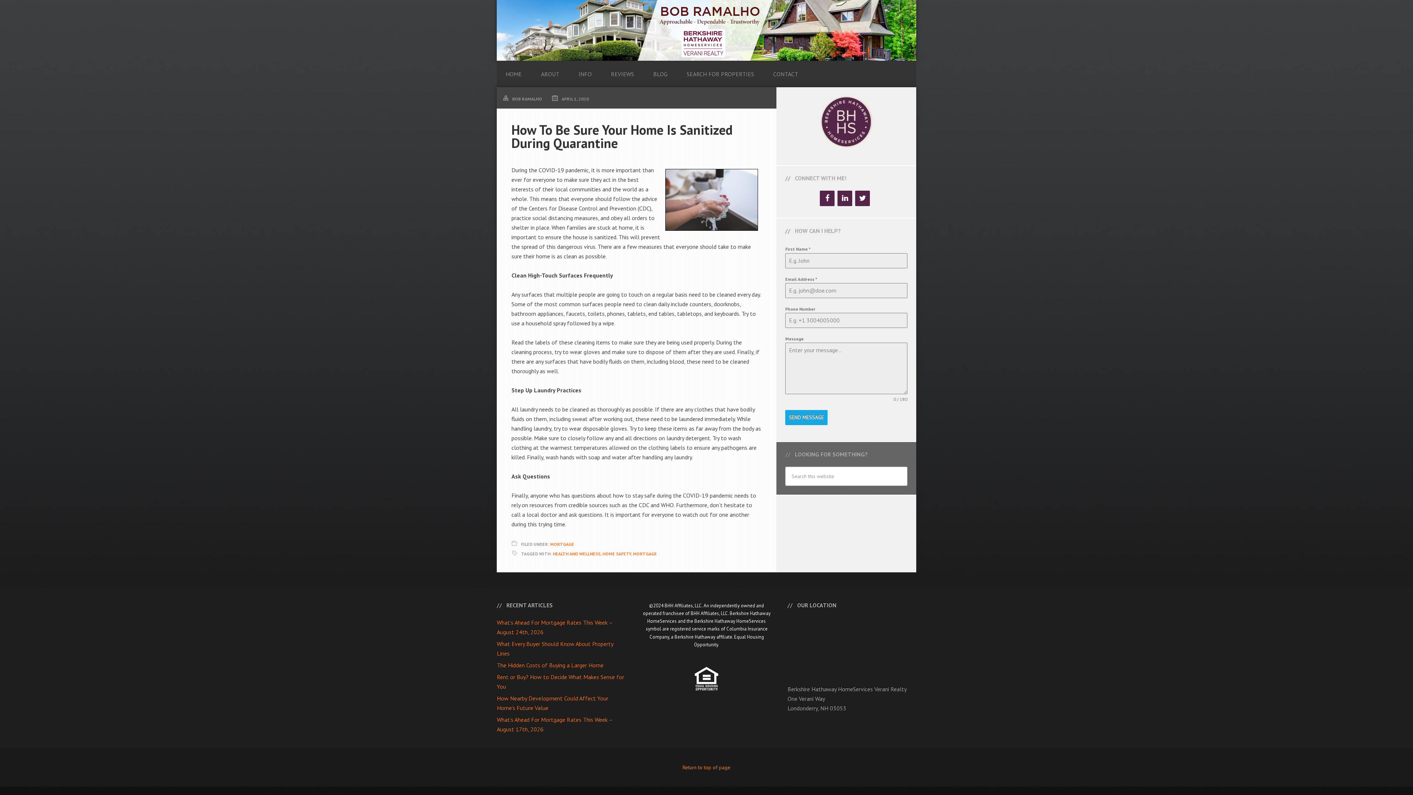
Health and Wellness (577, 553)
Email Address (801, 279)
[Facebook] (827, 198)
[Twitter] (862, 198)
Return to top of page (706, 767)
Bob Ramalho (706, 30)
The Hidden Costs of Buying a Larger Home (550, 665)
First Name (798, 249)
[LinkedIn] (844, 198)
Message (794, 339)
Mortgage (562, 544)
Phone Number (800, 309)
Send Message (806, 417)
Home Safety (616, 553)
